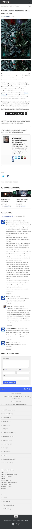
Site (4, 375)
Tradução (15, 182)
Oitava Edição (8, 182)
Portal (4, 447)
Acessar (5, 497)
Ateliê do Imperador (8, 410)
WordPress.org (7, 509)
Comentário (6, 358)
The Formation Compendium (9, 482)
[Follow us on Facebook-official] (27, 389)
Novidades (16, 6)
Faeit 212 (3, 478)
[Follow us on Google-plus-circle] (25, 389)
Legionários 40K (6, 6)
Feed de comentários (8, 505)
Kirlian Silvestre (16, 138)
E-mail (18, 369)
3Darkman (7, 16)
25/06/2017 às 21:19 (20, 220)
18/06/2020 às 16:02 (15, 342)
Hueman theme (24, 520)
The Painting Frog (6, 484)
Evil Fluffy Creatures (6, 476)
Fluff (4, 429)
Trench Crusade (7, 463)
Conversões (6, 417)
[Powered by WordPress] (10, 520)
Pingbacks (20, 216)
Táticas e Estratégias (8, 459)
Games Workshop (6, 480)
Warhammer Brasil (6, 486)
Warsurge (3, 488)
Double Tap (6, 421)
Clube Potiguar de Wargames (9, 474)
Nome (5, 369)
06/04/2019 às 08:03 (19, 306)
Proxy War (5, 451)
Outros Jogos (6, 444)
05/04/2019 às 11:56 (16, 296)
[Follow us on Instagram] (30, 389)
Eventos (5, 425)
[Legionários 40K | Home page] (7, 2)
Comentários (8, 216)
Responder (8, 293)
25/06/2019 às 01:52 (22, 328)
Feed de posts (6, 501)
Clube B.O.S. (4, 472)
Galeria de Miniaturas (8, 432)
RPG (4, 455)
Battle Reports (6, 413)
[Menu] (30, 2)
